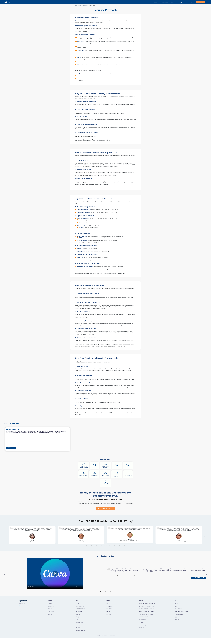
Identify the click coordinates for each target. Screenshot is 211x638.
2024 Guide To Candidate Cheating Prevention (147, 606)
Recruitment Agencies (142, 625)
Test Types (78, 605)
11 (101, 545)
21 (117, 545)
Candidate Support (178, 605)
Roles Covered (109, 613)
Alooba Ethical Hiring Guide (143, 613)
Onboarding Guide (109, 606)
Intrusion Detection (117, 467)
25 (124, 545)
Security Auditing (128, 475)
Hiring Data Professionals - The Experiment (146, 624)
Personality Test (78, 629)
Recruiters (108, 611)
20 (116, 545)
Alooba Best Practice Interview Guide (145, 605)
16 (109, 545)
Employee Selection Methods (81, 630)
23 (121, 545)
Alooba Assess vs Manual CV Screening (146, 614)
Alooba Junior (50, 608)
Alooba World (50, 609)
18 (112, 545)
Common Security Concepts (105, 467)
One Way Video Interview (80, 624)
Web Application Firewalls (105, 484)
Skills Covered (108, 614)
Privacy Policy (177, 616)
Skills (76, 5)
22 (119, 545)
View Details (11, 447)
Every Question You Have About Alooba (182, 611)
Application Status (178, 613)
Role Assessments (79, 601)
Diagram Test (78, 627)
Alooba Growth (50, 605)
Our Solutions (108, 605)
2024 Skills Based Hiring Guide (144, 601)
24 (122, 545)
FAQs (176, 617)
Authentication (95, 467)
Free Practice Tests (79, 632)
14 (106, 545)
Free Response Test (79, 622)
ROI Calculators (141, 622)
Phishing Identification (116, 475)
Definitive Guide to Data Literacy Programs (146, 611)
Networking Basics (128, 467)
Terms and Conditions (179, 614)
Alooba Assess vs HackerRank (144, 617)
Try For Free (200, 2)
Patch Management (105, 475)
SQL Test (77, 616)
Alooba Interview (51, 606)
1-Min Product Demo (179, 608)
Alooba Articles (141, 627)
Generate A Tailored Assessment (112, 601)
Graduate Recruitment (110, 609)
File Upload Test (78, 625)
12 (103, 545)
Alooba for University (51, 611)
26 (126, 545)
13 (104, 545)
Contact (176, 603)
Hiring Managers (109, 608)
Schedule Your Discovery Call (105, 508)
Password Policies (94, 475)
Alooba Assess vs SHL (143, 619)
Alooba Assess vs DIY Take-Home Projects (146, 621)
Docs (176, 606)
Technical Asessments (80, 606)
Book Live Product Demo (179, 601)
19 (114, 545)
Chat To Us (108, 603)
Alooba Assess (50, 601)
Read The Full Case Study (198, 577)
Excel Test (77, 621)
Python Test (78, 617)
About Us (177, 619)
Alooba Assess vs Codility (143, 616)
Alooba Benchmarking (51, 613)
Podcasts (140, 629)
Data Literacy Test (79, 609)
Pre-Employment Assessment (81, 608)
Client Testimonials (178, 609)
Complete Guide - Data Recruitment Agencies (147, 603)
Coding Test (78, 614)
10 (99, 545)
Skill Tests (77, 603)
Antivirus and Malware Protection (84, 467)
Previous (6, 536)
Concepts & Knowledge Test (81, 613)
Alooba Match (50, 603)
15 (108, 545)
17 (111, 545)
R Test (77, 619)
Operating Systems (83, 475)
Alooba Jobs (50, 614)
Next (204, 536)
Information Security (85, 5)
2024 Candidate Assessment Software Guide (147, 608)
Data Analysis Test (79, 611)
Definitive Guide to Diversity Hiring (145, 609)
